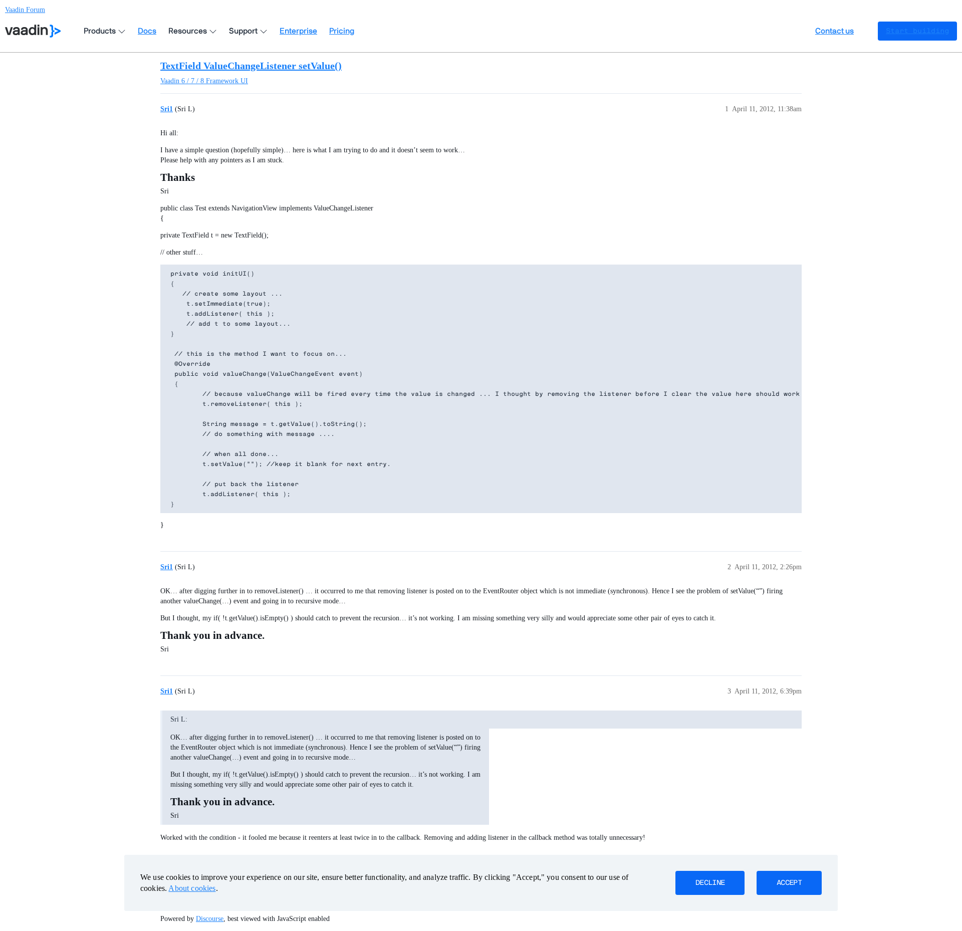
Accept (789, 882)
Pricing (341, 31)
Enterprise (298, 31)
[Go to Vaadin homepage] (33, 31)
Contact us (834, 31)
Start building (917, 31)
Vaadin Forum (25, 10)
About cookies (191, 888)
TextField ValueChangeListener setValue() (251, 65)
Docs (147, 31)
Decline (710, 882)
